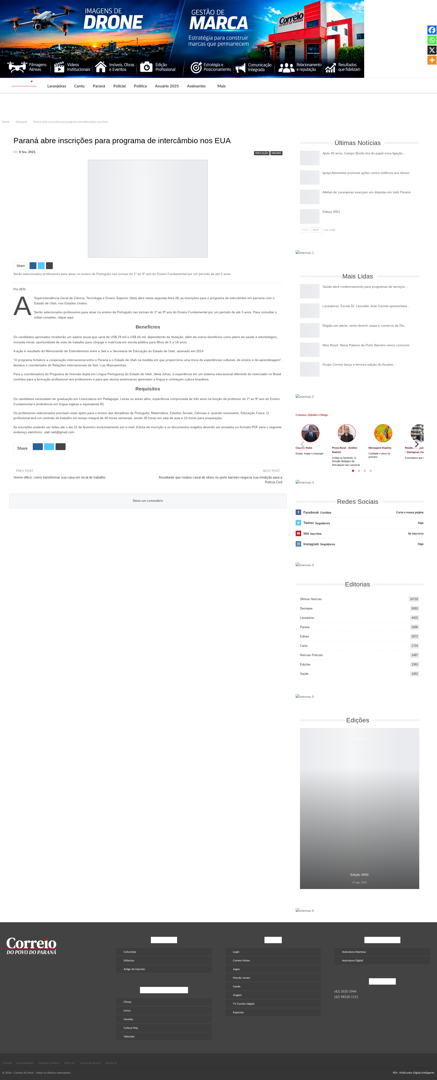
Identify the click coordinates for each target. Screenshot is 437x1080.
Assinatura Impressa (354, 951)
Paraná (99, 86)
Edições (305, 664)
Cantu (79, 86)
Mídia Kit (69, 1063)
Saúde (304, 673)
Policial (119, 86)
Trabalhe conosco (48, 1063)
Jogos (236, 969)
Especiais (238, 1012)
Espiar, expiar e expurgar (309, 453)
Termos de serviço (90, 1063)
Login (236, 951)
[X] (432, 50)
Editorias (129, 960)
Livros (127, 1010)
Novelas (128, 1019)
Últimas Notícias (311, 599)
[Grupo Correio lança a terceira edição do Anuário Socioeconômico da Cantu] (310, 369)
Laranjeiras (56, 86)
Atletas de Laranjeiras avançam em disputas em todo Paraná (367, 192)
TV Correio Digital (243, 1003)
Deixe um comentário (148, 500)
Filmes (127, 1002)
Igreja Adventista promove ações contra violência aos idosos (366, 173)
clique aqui (65, 317)
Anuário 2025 (167, 86)
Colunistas (130, 951)
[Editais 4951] (310, 216)
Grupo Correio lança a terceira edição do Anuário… (359, 364)
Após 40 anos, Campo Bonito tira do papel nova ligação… (364, 153)
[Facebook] (432, 30)
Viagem (237, 995)
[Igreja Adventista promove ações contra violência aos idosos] (310, 177)
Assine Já (110, 1063)
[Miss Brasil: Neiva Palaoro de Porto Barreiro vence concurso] (310, 350)
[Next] (416, 444)
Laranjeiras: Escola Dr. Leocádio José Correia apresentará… (366, 306)
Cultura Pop (131, 1028)
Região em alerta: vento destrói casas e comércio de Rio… (365, 325)
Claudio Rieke (304, 447)
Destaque (306, 608)
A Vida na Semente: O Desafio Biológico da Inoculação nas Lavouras (346, 461)
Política (140, 86)
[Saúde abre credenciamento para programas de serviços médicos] (310, 291)
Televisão (129, 1036)
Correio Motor (241, 960)
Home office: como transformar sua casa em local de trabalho (59, 477)
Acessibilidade (25, 1063)
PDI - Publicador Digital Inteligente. (414, 1072)
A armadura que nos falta (418, 457)
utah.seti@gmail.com (59, 432)
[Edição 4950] (360, 808)
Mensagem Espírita (379, 447)
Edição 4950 (359, 874)
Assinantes (196, 86)
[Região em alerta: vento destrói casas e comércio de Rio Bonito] (310, 330)
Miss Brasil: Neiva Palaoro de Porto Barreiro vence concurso (366, 345)
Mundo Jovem (241, 977)
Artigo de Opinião (134, 969)
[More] (432, 60)
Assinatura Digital (352, 960)
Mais (221, 86)
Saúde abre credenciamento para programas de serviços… (365, 286)
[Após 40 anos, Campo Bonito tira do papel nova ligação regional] (310, 158)
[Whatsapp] (432, 40)
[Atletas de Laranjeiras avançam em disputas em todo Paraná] (310, 197)
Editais (304, 636)
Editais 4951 (331, 212)
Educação (261, 153)
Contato (7, 1063)
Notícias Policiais (311, 655)
